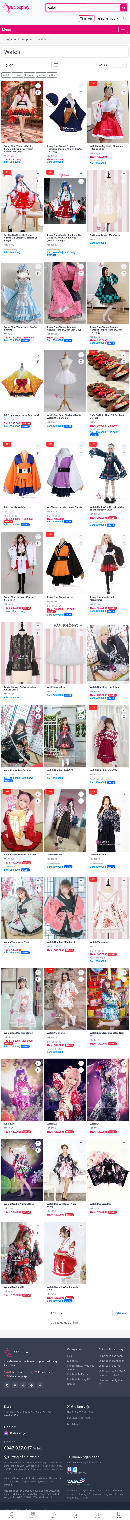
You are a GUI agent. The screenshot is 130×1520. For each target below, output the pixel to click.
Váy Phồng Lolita (56, 687)
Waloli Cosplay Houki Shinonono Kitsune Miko (107, 147)
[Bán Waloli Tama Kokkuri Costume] (22, 820)
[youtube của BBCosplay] (15, 1385)
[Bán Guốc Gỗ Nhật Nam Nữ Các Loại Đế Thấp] (108, 381)
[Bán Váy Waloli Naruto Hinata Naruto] (65, 473)
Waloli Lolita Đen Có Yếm (17, 770)
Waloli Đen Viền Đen (100, 1204)
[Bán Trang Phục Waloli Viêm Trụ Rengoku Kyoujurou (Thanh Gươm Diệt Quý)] (22, 112)
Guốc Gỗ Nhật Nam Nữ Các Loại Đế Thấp (107, 416)
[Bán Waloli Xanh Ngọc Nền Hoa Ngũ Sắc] (108, 999)
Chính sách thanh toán (111, 1360)
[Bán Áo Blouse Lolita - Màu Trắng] (108, 201)
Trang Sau (120, 1312)
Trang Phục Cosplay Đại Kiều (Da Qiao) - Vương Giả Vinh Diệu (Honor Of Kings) (64, 238)
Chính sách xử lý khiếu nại (111, 1382)
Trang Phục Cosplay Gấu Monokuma (102, 598)
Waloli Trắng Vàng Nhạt (16, 942)
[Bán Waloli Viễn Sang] (108, 908)
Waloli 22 (52, 1123)
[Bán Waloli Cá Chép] (108, 820)
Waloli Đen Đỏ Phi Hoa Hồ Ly (19, 1204)
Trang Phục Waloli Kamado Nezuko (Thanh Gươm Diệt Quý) (64, 328)
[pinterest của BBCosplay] (31, 1385)
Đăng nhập (108, 18)
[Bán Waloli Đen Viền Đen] (108, 1170)
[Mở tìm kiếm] (87, 7)
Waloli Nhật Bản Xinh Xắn (103, 770)
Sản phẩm (27, 39)
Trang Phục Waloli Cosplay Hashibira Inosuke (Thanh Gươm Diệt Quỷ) (64, 149)
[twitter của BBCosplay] (7, 1385)
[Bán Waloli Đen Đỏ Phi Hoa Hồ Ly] (22, 1170)
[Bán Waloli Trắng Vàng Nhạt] (22, 908)
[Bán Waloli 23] (22, 1090)
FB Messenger (17, 1433)
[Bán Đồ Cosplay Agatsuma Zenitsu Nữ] (22, 381)
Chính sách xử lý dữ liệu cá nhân (80, 1367)
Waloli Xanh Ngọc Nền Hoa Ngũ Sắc (107, 1034)
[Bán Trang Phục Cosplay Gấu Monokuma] (108, 563)
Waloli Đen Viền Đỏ (14, 1287)
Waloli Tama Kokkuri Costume (20, 854)
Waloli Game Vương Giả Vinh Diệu (62, 1288)
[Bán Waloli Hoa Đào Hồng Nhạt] (22, 999)
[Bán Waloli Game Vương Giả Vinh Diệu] (65, 1253)
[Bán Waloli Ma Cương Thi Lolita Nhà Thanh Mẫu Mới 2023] (108, 473)
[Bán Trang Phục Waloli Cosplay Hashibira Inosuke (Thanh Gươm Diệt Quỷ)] (65, 112)
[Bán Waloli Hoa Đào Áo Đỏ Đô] (65, 736)
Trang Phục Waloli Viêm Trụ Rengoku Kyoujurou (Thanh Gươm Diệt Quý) (18, 149)
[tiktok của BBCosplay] (23, 1385)
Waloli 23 (9, 1123)
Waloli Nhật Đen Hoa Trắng (104, 687)
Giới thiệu (72, 1360)
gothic (52, 75)
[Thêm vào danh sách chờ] (38, 85)
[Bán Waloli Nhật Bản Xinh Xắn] (108, 736)
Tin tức (87, 18)
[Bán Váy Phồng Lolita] (65, 653)
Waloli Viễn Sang (99, 942)
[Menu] (123, 29)
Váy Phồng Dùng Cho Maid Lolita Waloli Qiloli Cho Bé (64, 416)
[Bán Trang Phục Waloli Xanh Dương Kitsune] (22, 293)
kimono (29, 75)
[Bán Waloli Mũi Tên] (65, 820)
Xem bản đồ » (11, 1415)
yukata (41, 75)
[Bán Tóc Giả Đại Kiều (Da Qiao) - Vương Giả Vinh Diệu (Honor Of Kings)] (22, 201)
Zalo (39, 1448)
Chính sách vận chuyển (112, 1370)
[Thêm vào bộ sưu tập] (38, 92)
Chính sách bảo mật (110, 1365)
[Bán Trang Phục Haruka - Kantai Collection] (22, 563)
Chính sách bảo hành (111, 1355)
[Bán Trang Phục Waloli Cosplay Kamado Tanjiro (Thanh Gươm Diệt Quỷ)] (108, 293)
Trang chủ (9, 39)
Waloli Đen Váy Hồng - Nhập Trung (62, 1205)
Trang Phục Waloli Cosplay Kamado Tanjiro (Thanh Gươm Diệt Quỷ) (106, 330)
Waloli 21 (95, 1123)
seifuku (17, 75)
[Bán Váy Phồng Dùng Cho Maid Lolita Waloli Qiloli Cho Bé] (65, 381)
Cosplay (18, 7)
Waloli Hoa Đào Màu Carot (61, 942)
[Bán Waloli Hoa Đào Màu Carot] (65, 908)
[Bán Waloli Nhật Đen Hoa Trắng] (108, 653)
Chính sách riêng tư (78, 1379)
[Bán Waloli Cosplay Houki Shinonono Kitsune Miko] (108, 112)
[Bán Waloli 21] (108, 1090)
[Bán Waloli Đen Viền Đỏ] (22, 1253)
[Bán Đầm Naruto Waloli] (22, 473)
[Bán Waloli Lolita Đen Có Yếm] (22, 736)
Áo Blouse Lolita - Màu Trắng (105, 235)
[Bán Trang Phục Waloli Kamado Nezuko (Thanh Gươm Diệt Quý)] (65, 293)
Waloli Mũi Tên (54, 854)
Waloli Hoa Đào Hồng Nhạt (18, 1032)
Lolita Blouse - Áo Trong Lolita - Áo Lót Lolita (20, 688)
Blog (69, 1355)
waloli (42, 39)
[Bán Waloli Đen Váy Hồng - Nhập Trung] (65, 1170)
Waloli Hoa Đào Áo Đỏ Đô (60, 770)
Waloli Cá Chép (98, 854)
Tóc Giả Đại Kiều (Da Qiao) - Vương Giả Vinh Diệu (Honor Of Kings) (20, 238)
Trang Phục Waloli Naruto (60, 597)
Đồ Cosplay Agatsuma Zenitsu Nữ (22, 415)
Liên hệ (71, 1384)
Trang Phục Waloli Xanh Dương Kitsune (20, 328)
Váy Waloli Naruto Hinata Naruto (65, 507)
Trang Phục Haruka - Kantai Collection (19, 598)
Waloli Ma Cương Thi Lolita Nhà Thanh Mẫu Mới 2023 (107, 508)
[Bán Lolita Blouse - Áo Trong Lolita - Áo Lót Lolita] (22, 653)
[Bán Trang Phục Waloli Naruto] (65, 563)
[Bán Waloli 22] (65, 1090)
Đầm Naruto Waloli (14, 507)
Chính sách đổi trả (77, 1374)
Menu (6, 29)
